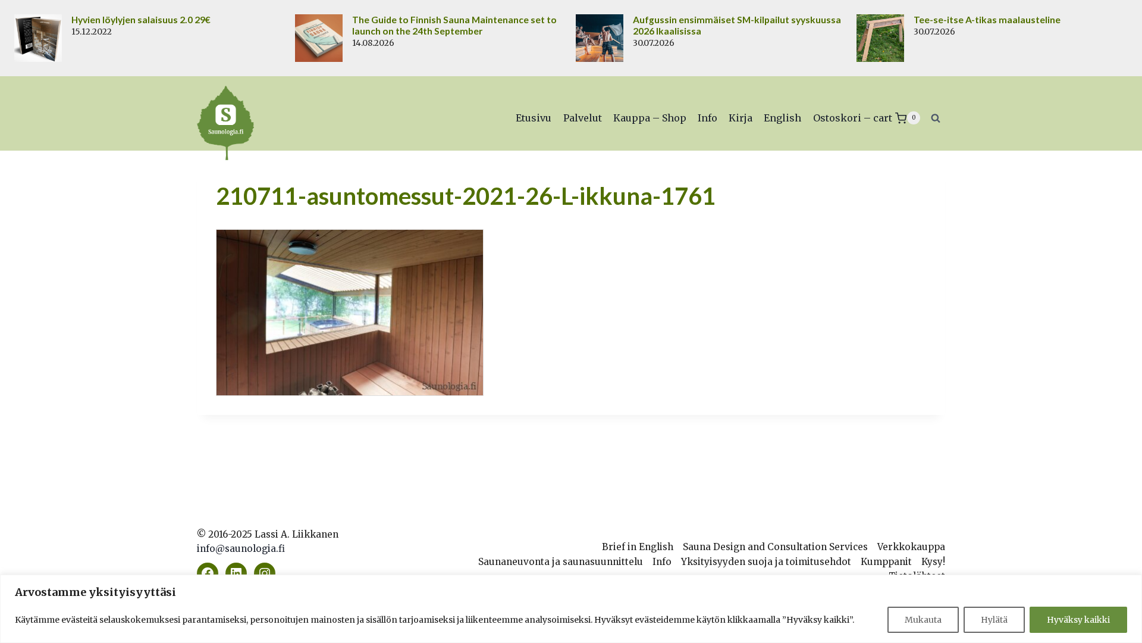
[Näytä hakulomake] (935, 117)
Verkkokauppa (911, 547)
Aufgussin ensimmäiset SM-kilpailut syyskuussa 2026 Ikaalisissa (737, 25)
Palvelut (582, 118)
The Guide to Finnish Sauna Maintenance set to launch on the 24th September (454, 25)
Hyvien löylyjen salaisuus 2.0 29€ (141, 19)
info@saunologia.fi (241, 548)
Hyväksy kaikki (1078, 619)
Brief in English (637, 547)
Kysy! (933, 561)
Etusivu (533, 118)
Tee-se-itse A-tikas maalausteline (987, 19)
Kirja (740, 118)
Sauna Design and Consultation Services (775, 547)
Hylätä (994, 619)
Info (707, 118)
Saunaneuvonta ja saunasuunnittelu (560, 561)
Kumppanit (886, 561)
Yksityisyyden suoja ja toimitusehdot (766, 561)
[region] (571, 609)
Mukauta (923, 619)
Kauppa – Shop (649, 118)
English (782, 118)
